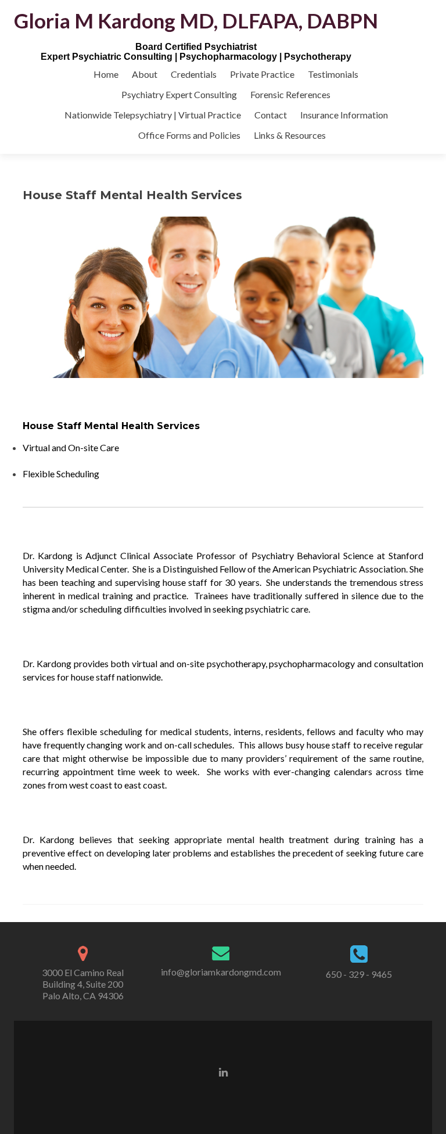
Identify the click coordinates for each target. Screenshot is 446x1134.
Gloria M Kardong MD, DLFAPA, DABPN (196, 20)
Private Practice (262, 74)
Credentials (194, 74)
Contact (270, 114)
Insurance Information (344, 114)
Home (105, 74)
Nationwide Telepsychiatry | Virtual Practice (152, 114)
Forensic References (290, 94)
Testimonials (333, 74)
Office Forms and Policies (189, 135)
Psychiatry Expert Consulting (179, 94)
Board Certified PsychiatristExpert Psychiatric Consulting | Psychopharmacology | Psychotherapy (196, 52)
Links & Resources (290, 135)
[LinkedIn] (223, 1071)
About (144, 74)
